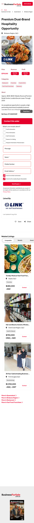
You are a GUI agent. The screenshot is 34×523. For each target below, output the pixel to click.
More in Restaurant (8, 400)
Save (19, 222)
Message (8, 148)
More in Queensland (8, 395)
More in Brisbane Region (10, 398)
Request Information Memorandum (15, 142)
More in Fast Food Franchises (12, 402)
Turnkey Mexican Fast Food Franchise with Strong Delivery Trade (18, 276)
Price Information (10, 132)
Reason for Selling (11, 139)
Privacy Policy (6, 192)
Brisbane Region (28, 11)
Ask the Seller (15, 73)
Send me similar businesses (13, 175)
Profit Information (10, 129)
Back (5, 10)
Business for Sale (6, 11)
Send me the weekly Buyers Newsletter (16, 179)
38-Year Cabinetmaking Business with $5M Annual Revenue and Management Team (18, 374)
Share (29, 222)
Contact (24, 287)
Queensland (17, 11)
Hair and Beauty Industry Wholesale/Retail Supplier (18, 325)
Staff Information (10, 136)
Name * (7, 157)
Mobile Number (10, 164)
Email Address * (10, 171)
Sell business (27, 3)
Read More (26, 111)
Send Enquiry (16, 184)
